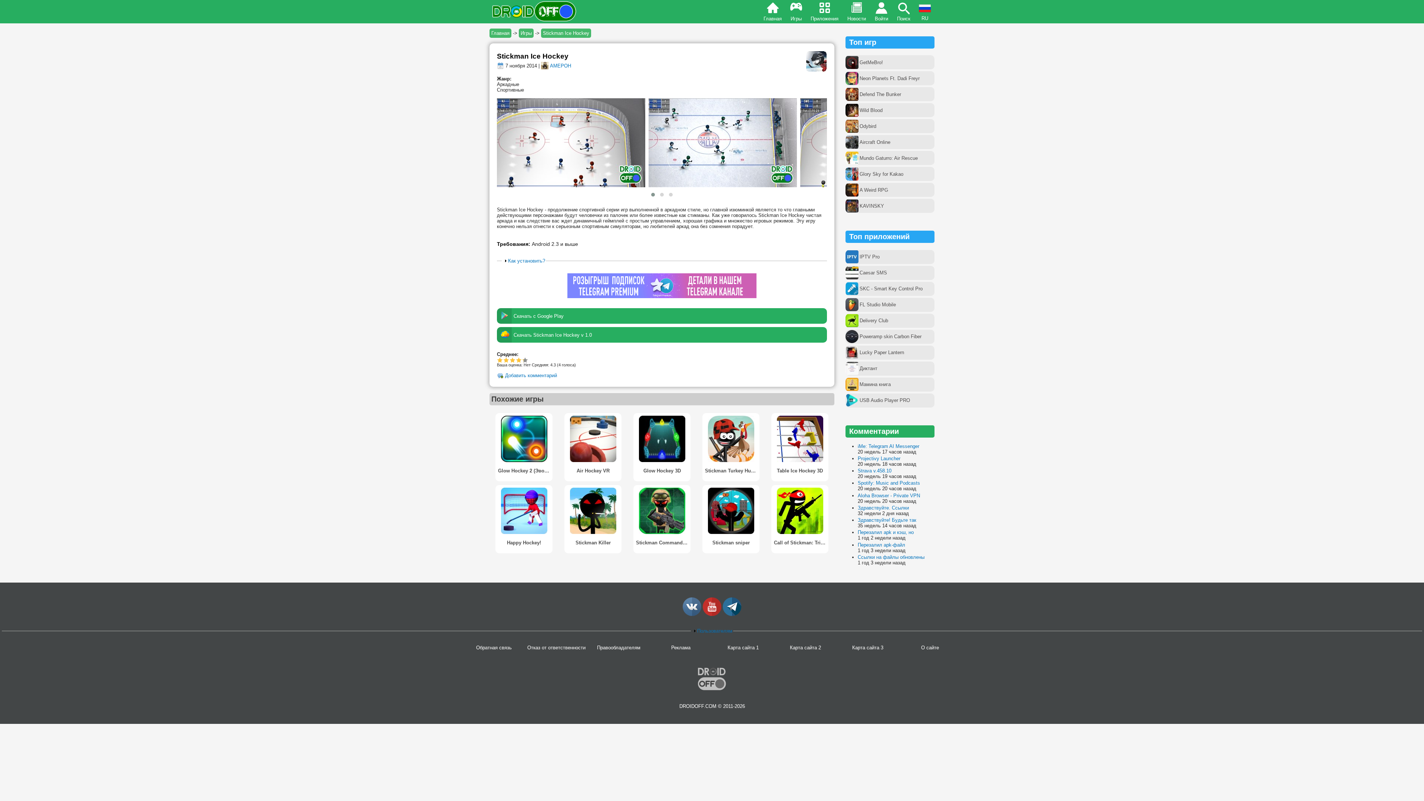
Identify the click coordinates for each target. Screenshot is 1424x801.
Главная (773, 19)
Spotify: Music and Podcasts (889, 483)
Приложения (824, 19)
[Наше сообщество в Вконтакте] (692, 614)
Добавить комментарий (531, 376)
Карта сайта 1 (743, 647)
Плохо (500, 360)
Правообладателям (618, 647)
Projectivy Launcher (879, 458)
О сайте (930, 647)
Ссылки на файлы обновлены (891, 557)
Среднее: (507, 354)
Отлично (523, 360)
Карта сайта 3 (867, 647)
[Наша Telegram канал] (732, 614)
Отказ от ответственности (556, 647)
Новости (856, 19)
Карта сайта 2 (805, 647)
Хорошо (513, 360)
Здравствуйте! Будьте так (887, 520)
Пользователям (714, 631)
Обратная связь (494, 647)
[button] (653, 194)
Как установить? (526, 261)
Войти (881, 19)
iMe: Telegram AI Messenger (888, 446)
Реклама (680, 647)
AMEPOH (560, 66)
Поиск (903, 19)
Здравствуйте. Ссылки (883, 508)
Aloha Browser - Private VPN (889, 495)
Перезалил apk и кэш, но (886, 532)
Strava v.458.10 (874, 471)
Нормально (506, 360)
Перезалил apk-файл (881, 545)
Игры (796, 19)
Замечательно (519, 360)
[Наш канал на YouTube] (712, 614)
